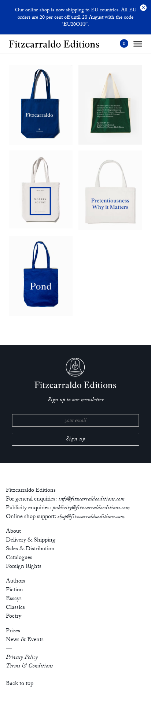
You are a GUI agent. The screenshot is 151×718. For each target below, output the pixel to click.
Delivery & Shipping (30, 541)
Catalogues (19, 558)
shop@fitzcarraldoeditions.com (91, 517)
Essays (14, 599)
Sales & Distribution (30, 549)
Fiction (14, 590)
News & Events (25, 640)
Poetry (13, 617)
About (13, 532)
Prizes (13, 631)
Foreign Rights (23, 567)
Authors (15, 582)
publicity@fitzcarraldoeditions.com (91, 508)
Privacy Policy (22, 658)
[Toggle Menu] (137, 43)
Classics (15, 608)
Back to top (19, 684)
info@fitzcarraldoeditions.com (91, 500)
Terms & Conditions (29, 667)
